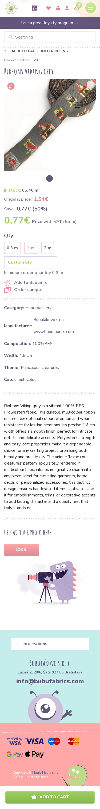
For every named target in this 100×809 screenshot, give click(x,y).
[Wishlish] (48, 8)
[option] (50, 125)
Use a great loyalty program (47, 23)
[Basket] (76, 8)
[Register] (67, 8)
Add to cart (53, 797)
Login (21, 549)
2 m (47, 248)
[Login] (58, 8)
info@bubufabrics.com (50, 681)
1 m (31, 248)
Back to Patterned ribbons (39, 51)
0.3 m (12, 248)
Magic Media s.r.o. (45, 772)
